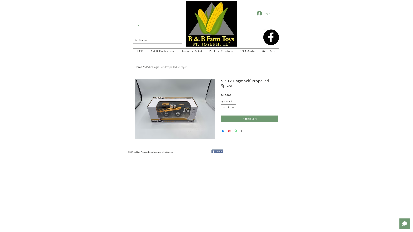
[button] (138, 25)
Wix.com (169, 152)
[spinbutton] (228, 107)
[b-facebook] (271, 37)
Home (138, 67)
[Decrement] (224, 107)
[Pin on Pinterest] (229, 131)
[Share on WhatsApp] (235, 131)
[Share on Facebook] (223, 131)
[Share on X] (241, 131)
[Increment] (233, 107)
